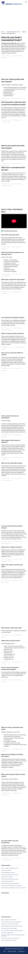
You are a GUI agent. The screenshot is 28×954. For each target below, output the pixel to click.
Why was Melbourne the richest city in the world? (11, 926)
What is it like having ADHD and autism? (10, 879)
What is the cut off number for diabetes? (10, 924)
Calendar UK (21, 951)
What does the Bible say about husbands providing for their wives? (13, 935)
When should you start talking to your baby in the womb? (13, 887)
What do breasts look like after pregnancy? (10, 883)
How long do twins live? (6, 870)
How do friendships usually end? (8, 872)
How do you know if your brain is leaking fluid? (11, 921)
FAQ (4, 951)
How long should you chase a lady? (9, 940)
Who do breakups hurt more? (7, 881)
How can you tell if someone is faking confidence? (12, 930)
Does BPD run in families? (7, 876)
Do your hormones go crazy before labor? (10, 938)
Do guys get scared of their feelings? (9, 928)
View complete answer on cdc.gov (18, 770)
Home (2, 31)
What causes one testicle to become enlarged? (11, 885)
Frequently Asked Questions (13, 31)
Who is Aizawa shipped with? (7, 932)
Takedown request (6, 55)
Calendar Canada (12, 951)
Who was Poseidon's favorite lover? (9, 919)
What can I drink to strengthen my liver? (9, 868)
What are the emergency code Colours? (10, 874)
